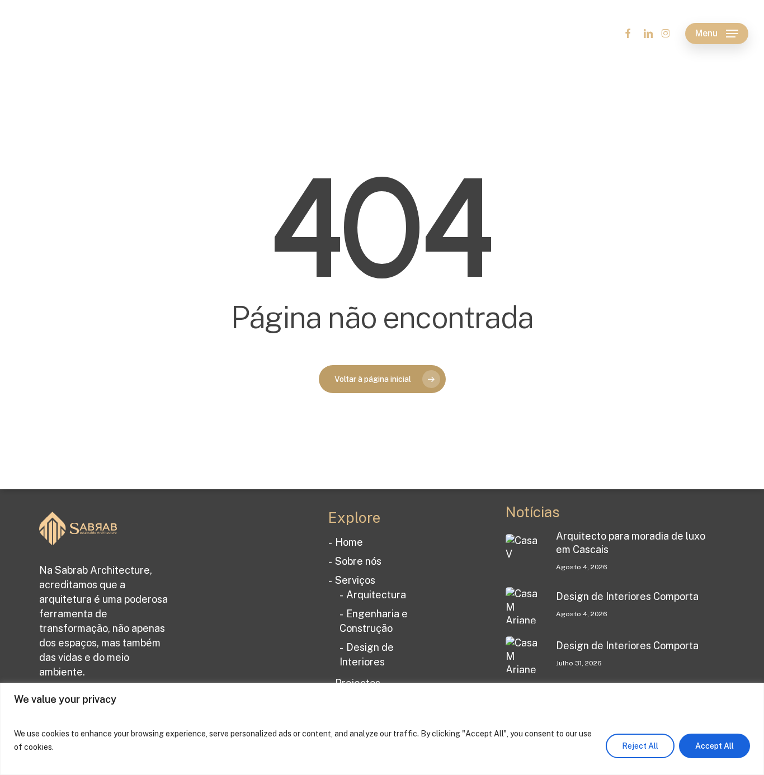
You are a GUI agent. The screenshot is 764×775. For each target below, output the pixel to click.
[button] (716, 34)
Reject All (640, 745)
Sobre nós (358, 561)
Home (349, 542)
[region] (382, 729)
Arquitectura (376, 595)
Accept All (714, 745)
